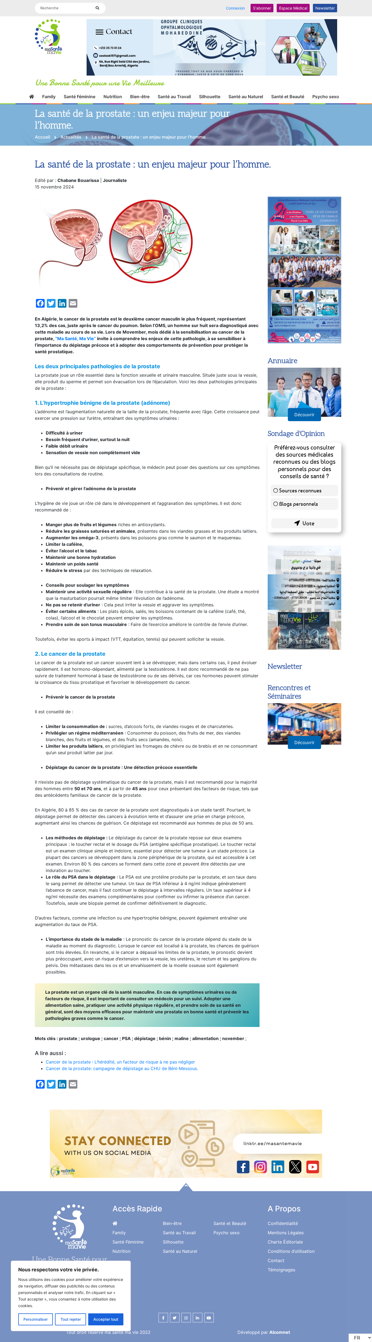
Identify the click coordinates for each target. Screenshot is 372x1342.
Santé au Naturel (245, 96)
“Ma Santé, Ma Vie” (75, 338)
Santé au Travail (174, 96)
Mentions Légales (286, 1232)
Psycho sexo (325, 96)
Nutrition (112, 96)
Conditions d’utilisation (291, 1251)
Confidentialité (283, 1223)
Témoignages (281, 1269)
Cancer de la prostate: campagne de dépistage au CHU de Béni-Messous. (122, 1068)
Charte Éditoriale (285, 1242)
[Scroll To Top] (186, 1187)
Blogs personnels (298, 504)
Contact (276, 1260)
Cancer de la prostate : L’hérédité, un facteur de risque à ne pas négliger (120, 1062)
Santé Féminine (79, 96)
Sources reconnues (300, 490)
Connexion (235, 8)
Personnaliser (35, 1319)
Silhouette (209, 96)
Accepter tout (105, 1319)
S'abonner (262, 8)
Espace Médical (293, 8)
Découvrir (304, 414)
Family (49, 96)
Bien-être (140, 96)
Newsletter (325, 8)
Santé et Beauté (287, 96)
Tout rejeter (70, 1319)
